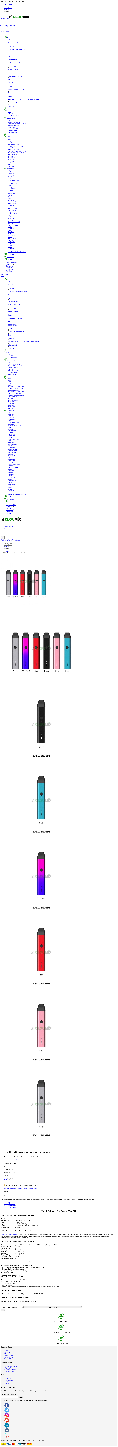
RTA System (11, 193)
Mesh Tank (11, 164)
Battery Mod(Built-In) (14, 122)
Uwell (9, 25)
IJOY (10, 66)
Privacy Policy (8, 1357)
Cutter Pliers (11, 217)
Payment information (10, 1366)
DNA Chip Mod (13, 128)
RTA (9, 139)
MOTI (10, 79)
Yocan (11, 106)
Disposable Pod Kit (13, 115)
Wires (9, 198)
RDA (9, 141)
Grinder (10, 250)
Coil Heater (11, 242)
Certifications (8, 1382)
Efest (13, 53)
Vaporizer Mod (12, 132)
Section (10, 245)
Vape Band (11, 192)
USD (7, 9)
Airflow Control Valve (14, 183)
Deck (9, 178)
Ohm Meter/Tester (13, 180)
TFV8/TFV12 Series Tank (16, 144)
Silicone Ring (12, 238)
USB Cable (11, 235)
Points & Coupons (9, 1355)
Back (9, 39)
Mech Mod (11, 127)
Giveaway (7, 1202)
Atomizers (9, 136)
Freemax (10, 56)
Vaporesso (12, 99)
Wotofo (15, 103)
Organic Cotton (12, 202)
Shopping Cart (5, 27)
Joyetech (11, 69)
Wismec (10, 103)
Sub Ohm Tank (12, 154)
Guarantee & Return (10, 1369)
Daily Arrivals (11, 262)
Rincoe (10, 86)
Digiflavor (11, 49)
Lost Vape (12, 76)
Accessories (10, 168)
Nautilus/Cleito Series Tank (16, 153)
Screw (10, 237)
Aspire (5, 25)
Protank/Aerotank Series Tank (17, 151)
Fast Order (9, 271)
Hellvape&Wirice (13, 63)
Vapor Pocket (12, 203)
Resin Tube (11, 218)
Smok (13, 25)
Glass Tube (11, 175)
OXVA (14, 83)
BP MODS (11, 46)
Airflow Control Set (14, 222)
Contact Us (7, 1352)
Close (2, 33)
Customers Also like (10, 1207)
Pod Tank (11, 166)
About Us (7, 1350)
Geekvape (11, 59)
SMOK (11, 89)
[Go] (3, 537)
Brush (10, 247)
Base (9, 185)
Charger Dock (12, 188)
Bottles (10, 227)
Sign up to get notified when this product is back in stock (20, 1188)
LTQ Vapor (20, 76)
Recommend (9, 269)
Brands (9, 38)
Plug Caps (11, 212)
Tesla (9, 93)
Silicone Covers (12, 208)
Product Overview (9, 1204)
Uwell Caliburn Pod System (9, 1234)
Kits (7, 110)
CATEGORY (5, 32)
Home (6, 551)
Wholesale (7, 1378)
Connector (11, 228)
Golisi (16, 59)
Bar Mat (10, 215)
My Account (8, 4)
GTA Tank (11, 161)
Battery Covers (12, 207)
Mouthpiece (11, 177)
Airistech (17, 43)
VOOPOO (21, 99)
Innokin (14, 66)
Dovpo (25, 49)
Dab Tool (11, 248)
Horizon (21, 63)
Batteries (10, 223)
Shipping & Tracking (10, 1368)
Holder (10, 233)
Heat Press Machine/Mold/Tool (17, 252)
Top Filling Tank (13, 158)
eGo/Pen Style (12, 213)
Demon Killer (18, 49)
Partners (6, 1383)
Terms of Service (9, 1359)
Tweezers (11, 200)
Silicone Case (12, 210)
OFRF (10, 83)
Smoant (21, 89)
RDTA (10, 143)
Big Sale (9, 266)
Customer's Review (10, 1205)
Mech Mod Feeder (13, 197)
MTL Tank (11, 159)
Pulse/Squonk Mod (13, 125)
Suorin (17, 89)
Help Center (8, 8)
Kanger (10, 73)
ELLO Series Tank (13, 148)
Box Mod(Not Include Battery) (17, 123)
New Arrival (10, 254)
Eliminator (11, 182)
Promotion (10, 259)
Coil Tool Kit (12, 205)
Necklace (11, 232)
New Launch (10, 257)
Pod (9, 264)
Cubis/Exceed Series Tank (15, 146)
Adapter (10, 190)
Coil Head (11, 172)
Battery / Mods (11, 118)
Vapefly (37, 99)
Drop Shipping (8, 1380)
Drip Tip (10, 220)
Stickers (10, 230)
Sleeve (10, 195)
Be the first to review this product (13, 1160)
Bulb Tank (11, 163)
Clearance (9, 267)
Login (5, 1179)
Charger (10, 187)
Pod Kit (10, 113)
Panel (9, 243)
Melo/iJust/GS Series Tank (16, 149)
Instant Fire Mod (13, 130)
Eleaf (10, 53)
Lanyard (10, 240)
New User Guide (9, 1371)
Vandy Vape (30, 99)
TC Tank (10, 156)
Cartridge (11, 173)
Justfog (16, 69)
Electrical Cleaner (13, 225)
